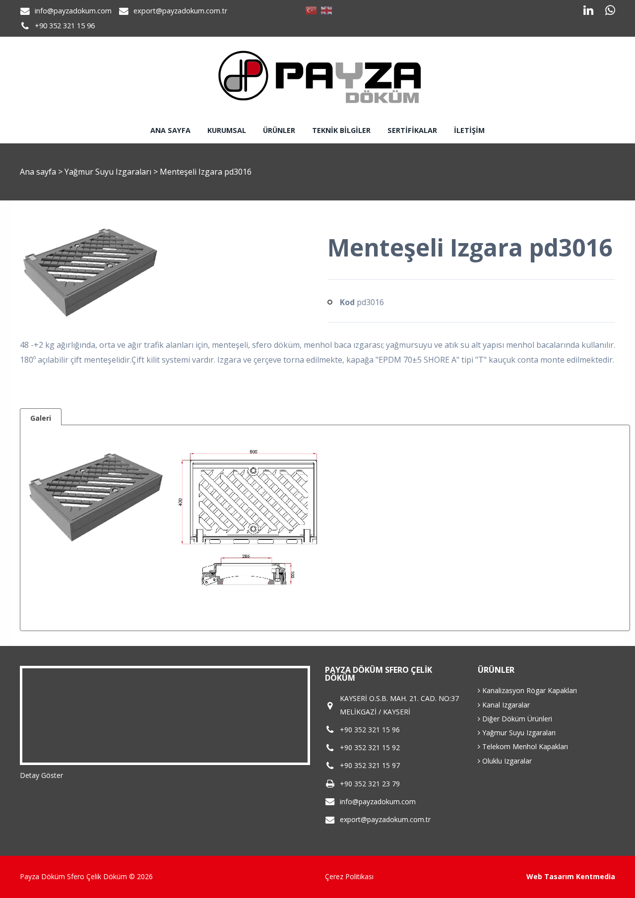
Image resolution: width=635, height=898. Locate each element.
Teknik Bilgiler (341, 130)
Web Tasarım (550, 876)
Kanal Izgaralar (505, 704)
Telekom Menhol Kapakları (524, 746)
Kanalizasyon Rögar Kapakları (528, 690)
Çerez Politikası (349, 876)
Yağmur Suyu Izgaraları (108, 171)
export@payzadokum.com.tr (180, 10)
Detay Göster (41, 775)
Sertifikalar (412, 130)
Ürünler (279, 130)
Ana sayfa (170, 130)
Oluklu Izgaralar (506, 761)
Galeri (40, 418)
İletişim (469, 130)
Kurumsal (226, 130)
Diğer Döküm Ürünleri (516, 718)
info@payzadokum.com (73, 10)
